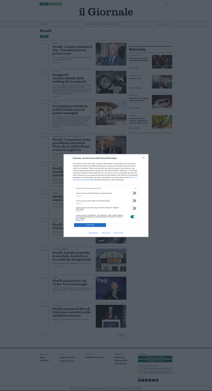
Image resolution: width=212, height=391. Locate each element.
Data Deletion (93, 233)
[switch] (133, 193)
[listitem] (106, 188)
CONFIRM (90, 225)
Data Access (106, 233)
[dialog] (106, 195)
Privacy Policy (118, 233)
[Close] (144, 158)
